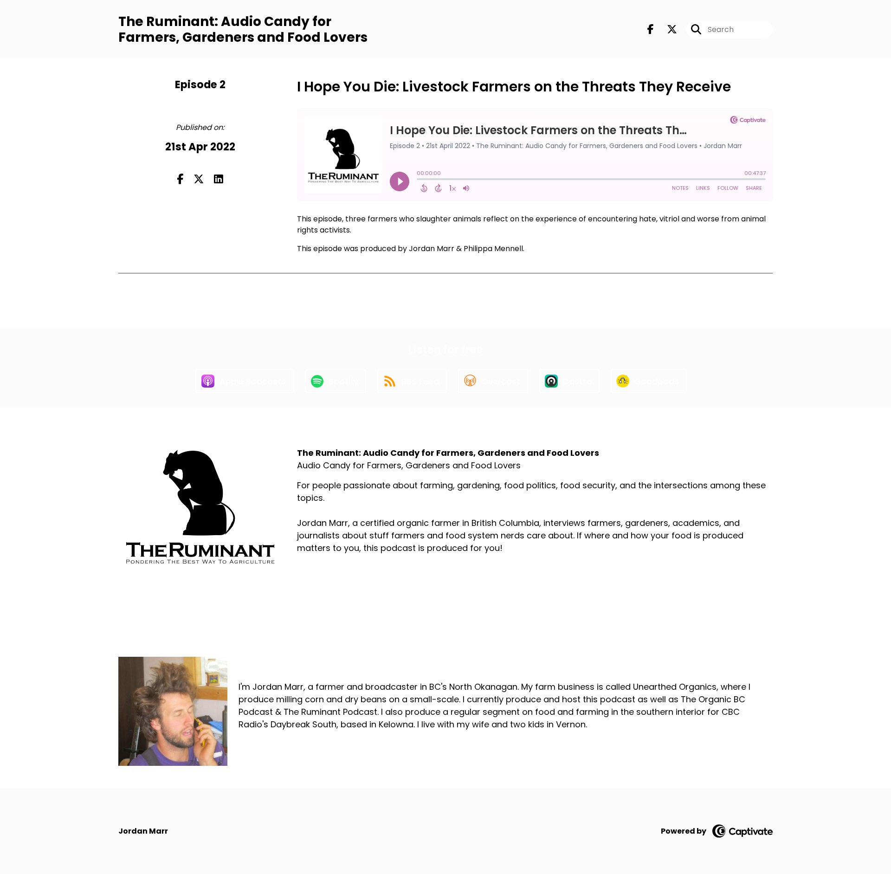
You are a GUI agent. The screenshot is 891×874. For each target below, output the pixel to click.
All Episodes (437, 303)
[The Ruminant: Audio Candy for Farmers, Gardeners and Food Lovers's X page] (666, 29)
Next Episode (358, 303)
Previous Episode (525, 303)
